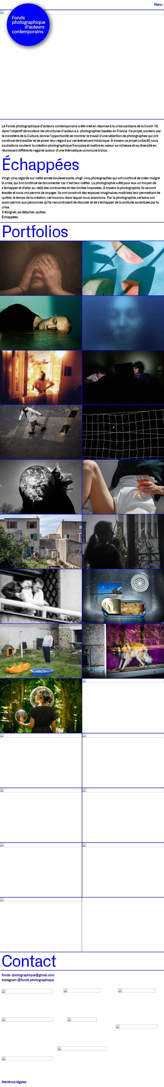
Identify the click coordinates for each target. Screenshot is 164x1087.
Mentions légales (14, 1082)
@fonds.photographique (35, 980)
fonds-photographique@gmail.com (28, 975)
